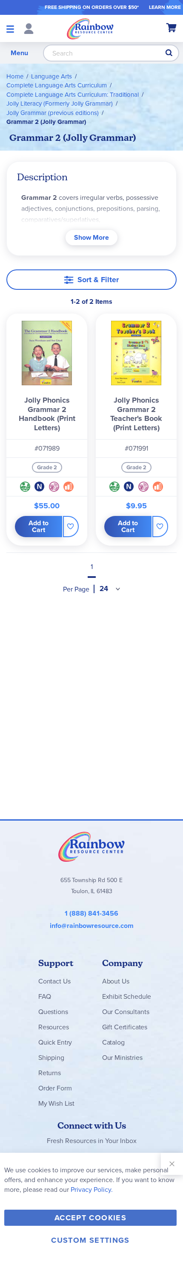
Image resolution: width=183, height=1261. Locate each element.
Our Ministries (122, 1057)
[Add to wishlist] (71, 526)
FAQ (44, 996)
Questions (53, 1012)
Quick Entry (55, 1042)
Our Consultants (125, 1012)
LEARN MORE (165, 7)
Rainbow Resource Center (91, 846)
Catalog (113, 1042)
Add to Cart (39, 526)
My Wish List (56, 1103)
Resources (53, 1027)
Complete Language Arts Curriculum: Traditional (72, 94)
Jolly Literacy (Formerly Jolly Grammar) (59, 103)
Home (14, 76)
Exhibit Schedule (126, 996)
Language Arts (51, 76)
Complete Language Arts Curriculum (56, 85)
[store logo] (90, 28)
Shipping (51, 1057)
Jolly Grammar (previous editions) (52, 113)
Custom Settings (90, 1240)
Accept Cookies (90, 1217)
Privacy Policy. (92, 1189)
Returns (49, 1073)
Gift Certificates (124, 1027)
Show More (91, 237)
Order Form (54, 1088)
